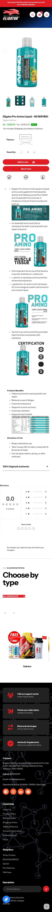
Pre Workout (9, 868)
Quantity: (11, 152)
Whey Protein (9, 855)
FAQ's (5, 839)
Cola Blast (26, 142)
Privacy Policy (9, 814)
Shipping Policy (10, 822)
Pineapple (25, 137)
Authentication (10, 835)
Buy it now (26, 169)
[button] (37, 491)
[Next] (13, 613)
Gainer (6, 863)
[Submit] (46, 889)
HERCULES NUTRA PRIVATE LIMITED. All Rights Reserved (13, 901)
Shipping (18, 128)
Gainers (22, 666)
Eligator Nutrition (9, 120)
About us (7, 809)
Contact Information (12, 831)
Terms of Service (10, 826)
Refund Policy (9, 818)
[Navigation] (46, 14)
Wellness (7, 872)
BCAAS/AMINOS (11, 859)
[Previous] (5, 613)
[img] (10, 504)
